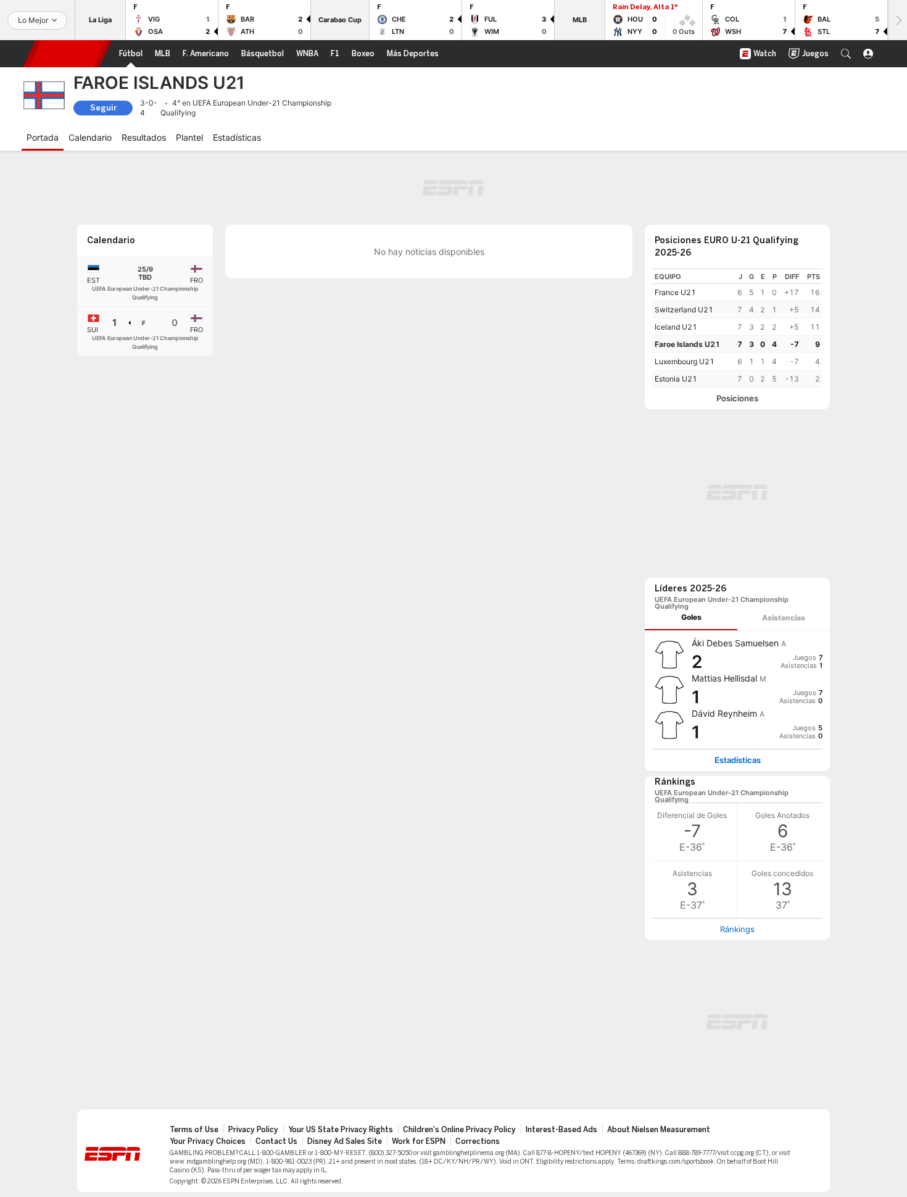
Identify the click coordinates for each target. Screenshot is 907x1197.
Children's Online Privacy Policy (459, 1129)
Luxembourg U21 (684, 361)
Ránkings (737, 929)
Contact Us (276, 1141)
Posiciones (737, 398)
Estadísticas (737, 760)
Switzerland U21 (684, 309)
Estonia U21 (676, 378)
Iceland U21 (676, 327)
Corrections (477, 1141)
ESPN (67, 53)
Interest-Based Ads (561, 1129)
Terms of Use (194, 1129)
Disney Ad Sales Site (344, 1141)
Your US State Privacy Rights (340, 1129)
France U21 (675, 292)
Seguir (103, 107)
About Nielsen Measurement (658, 1129)
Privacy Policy (253, 1129)
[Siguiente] (897, 20)
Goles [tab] (691, 617)
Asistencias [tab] (783, 617)
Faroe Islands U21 (687, 344)
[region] (737, 328)
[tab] (691, 617)
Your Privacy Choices (208, 1141)
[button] (846, 54)
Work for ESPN (418, 1141)
